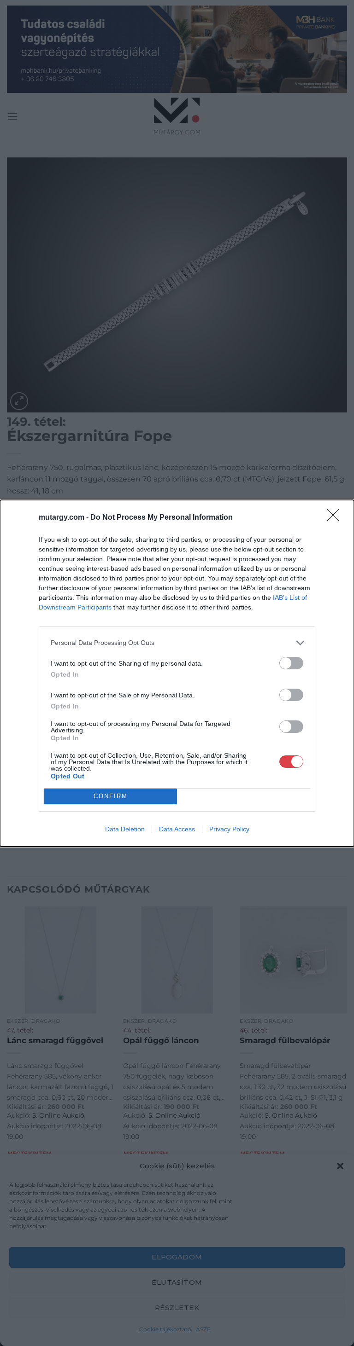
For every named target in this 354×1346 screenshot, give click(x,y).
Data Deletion (125, 829)
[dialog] (177, 673)
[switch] (291, 663)
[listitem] (177, 643)
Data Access (177, 829)
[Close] (336, 518)
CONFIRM (111, 796)
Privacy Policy (229, 829)
